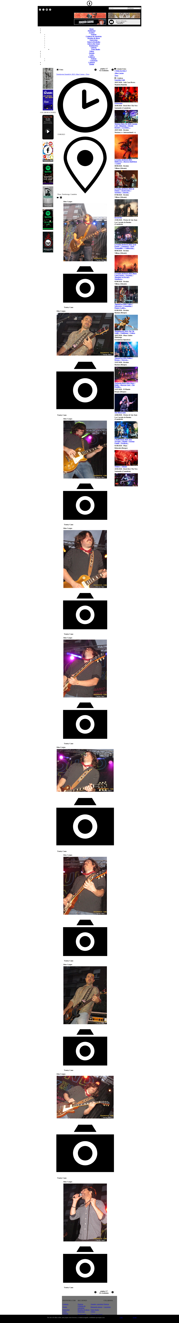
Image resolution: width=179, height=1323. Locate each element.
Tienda (91, 64)
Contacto (91, 62)
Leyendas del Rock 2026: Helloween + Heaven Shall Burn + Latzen (126, 161)
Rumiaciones (93, 46)
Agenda (91, 53)
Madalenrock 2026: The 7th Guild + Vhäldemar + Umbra (125, 332)
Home (92, 29)
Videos (91, 51)
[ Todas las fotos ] (121, 71)
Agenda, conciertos (97, 1304)
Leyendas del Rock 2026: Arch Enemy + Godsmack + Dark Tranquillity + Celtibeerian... (125, 246)
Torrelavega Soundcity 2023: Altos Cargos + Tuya (72, 74)
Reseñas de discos (94, 38)
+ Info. (121, 1317)
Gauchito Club (120, 80)
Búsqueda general (96, 1307)
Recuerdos (118, 217)
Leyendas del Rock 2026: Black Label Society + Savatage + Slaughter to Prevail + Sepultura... (126, 276)
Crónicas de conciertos (94, 36)
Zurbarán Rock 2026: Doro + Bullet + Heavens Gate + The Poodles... (125, 385)
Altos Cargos (119, 73)
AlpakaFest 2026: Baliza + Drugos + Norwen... (124, 359)
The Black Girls (120, 412)
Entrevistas (94, 40)
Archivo (91, 32)
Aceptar (135, 1317)
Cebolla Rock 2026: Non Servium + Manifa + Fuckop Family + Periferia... (124, 441)
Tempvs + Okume (121, 466)
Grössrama (118, 103)
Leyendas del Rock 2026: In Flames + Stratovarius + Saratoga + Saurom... (124, 190)
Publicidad (91, 31)
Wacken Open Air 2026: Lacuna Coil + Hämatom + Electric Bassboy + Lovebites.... (126, 126)
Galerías (94, 47)
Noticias (93, 34)
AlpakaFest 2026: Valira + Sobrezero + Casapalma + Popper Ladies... (124, 306)
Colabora (91, 57)
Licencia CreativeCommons (68, 1314)
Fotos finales (95, 49)
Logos (92, 55)
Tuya (116, 75)
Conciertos (93, 60)
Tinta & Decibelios (93, 42)
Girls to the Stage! (93, 44)
